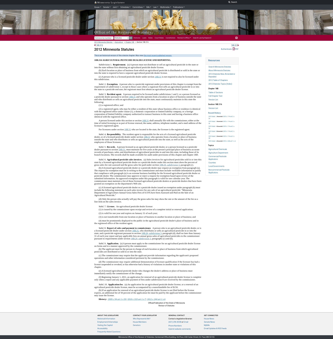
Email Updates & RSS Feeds (215, 328)
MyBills (207, 325)
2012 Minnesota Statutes (103, 42)
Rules (150, 38)
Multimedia (164, 7)
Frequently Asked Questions (108, 332)
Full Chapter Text (215, 96)
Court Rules (159, 38)
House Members (139, 322)
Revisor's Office (183, 38)
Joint (115, 7)
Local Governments (216, 166)
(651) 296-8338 (174, 322)
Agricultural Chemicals (218, 149)
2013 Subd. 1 (213, 116)
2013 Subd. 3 (213, 121)
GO (130, 38)
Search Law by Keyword (202, 38)
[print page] (236, 38)
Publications (178, 7)
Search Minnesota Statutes (220, 67)
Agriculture (119, 42)
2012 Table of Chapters (218, 80)
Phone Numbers (175, 326)
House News (209, 319)
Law (155, 7)
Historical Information (106, 319)
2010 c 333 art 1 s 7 (136, 299)
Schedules (124, 7)
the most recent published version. (158, 55)
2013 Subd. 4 (213, 126)
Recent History (214, 113)
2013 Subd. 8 (213, 131)
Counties (212, 163)
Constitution (170, 38)
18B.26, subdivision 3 (169, 165)
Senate (106, 7)
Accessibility (102, 328)
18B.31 (158, 77)
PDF (236, 49)
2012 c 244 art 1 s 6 (229, 141)
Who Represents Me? (141, 319)
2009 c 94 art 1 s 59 (117, 299)
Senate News (209, 322)
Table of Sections (216, 92)
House (97, 7)
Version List (213, 100)
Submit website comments (179, 329)
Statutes (137, 38)
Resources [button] (214, 60)
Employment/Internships (107, 322)
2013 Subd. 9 (213, 136)
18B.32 (234, 45)
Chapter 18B (129, 42)
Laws (144, 38)
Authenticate (226, 49)
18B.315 (99, 45)
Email (186, 322)
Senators (136, 325)
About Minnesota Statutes (219, 70)
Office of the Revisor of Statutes (122, 32)
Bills (148, 7)
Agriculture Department (218, 153)
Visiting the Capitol (105, 325)
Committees (138, 7)
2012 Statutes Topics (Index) (220, 84)
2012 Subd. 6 (213, 141)
